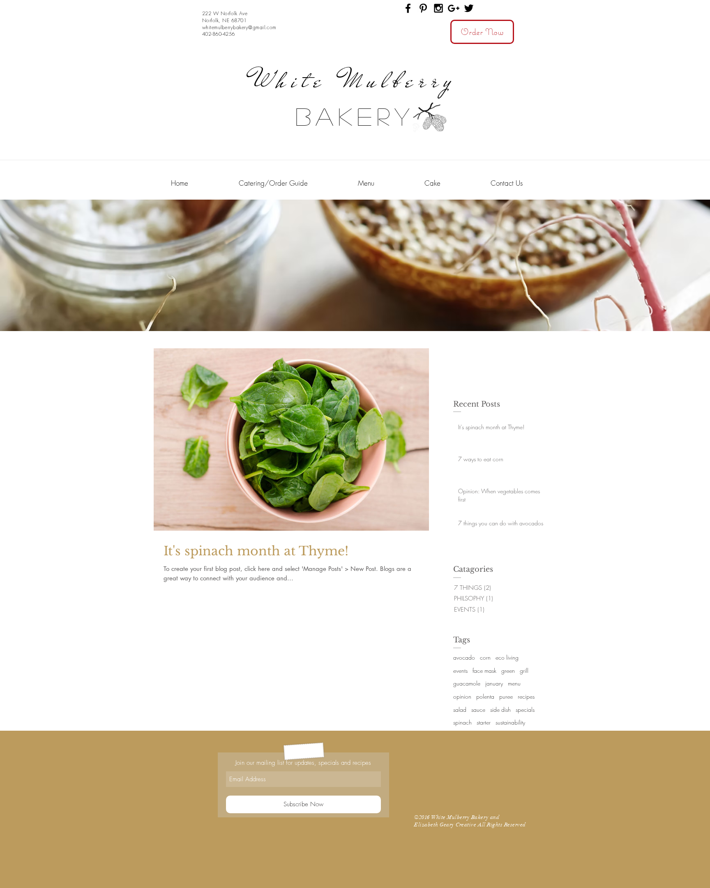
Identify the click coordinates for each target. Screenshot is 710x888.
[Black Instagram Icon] (438, 8)
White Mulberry (355, 80)
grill (524, 670)
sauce (478, 709)
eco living (507, 657)
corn (485, 657)
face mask (484, 670)
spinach (462, 722)
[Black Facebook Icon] (408, 8)
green (508, 670)
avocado (464, 657)
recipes (526, 696)
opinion (462, 696)
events (460, 670)
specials (525, 709)
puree (506, 696)
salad (459, 709)
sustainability (510, 722)
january (494, 683)
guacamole (466, 683)
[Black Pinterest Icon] (423, 8)
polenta (485, 696)
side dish (500, 709)
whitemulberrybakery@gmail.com (239, 27)
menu (514, 683)
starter (484, 722)
